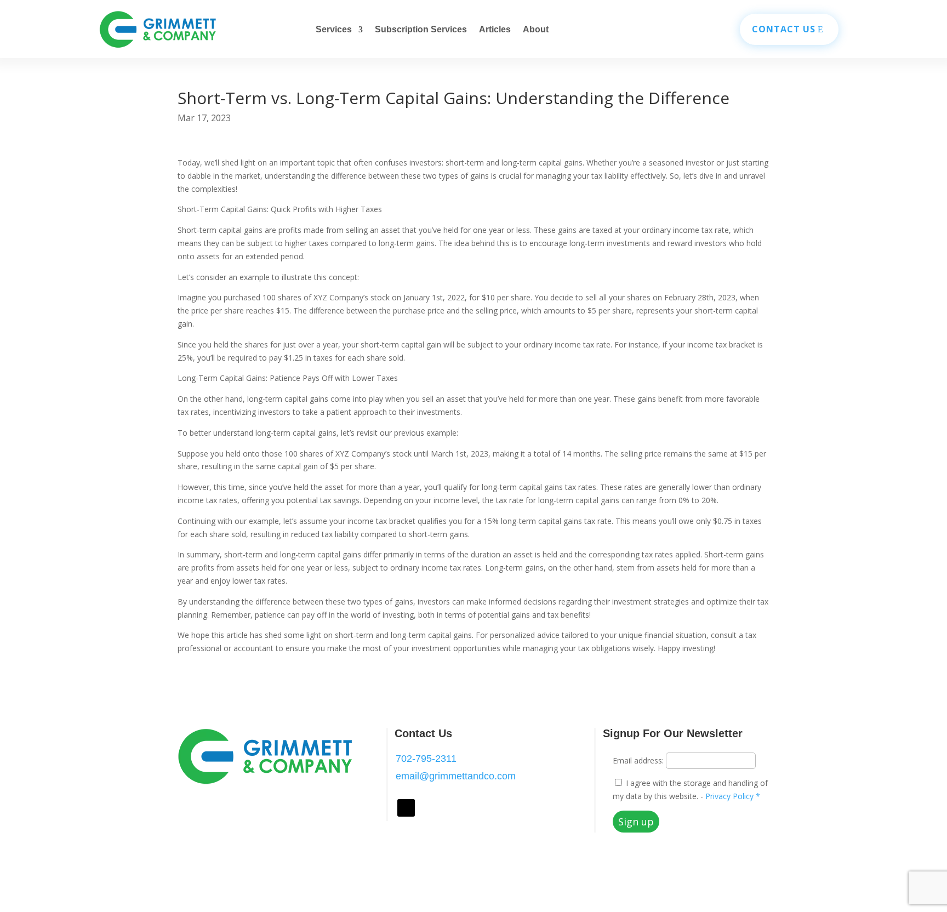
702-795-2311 (426, 758)
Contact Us (783, 29)
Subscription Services (421, 30)
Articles (495, 30)
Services (334, 30)
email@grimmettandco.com (456, 776)
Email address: (639, 760)
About (536, 30)
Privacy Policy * (731, 796)
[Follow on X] (406, 808)
